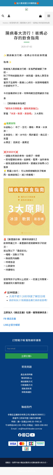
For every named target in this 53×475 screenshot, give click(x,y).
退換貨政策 (27, 388)
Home (5, 22)
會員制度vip (26, 378)
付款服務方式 (27, 385)
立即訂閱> (26, 356)
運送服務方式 (27, 381)
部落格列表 (14, 22)
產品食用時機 (27, 374)
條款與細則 (27, 392)
